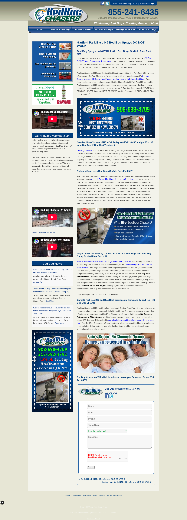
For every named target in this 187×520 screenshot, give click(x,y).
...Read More (49, 282)
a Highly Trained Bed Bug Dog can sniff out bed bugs (114, 179)
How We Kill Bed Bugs (60, 29)
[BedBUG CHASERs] (58, 23)
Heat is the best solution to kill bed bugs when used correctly (104, 261)
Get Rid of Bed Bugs (147, 29)
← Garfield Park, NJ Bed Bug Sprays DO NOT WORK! (101, 479)
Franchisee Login (147, 3)
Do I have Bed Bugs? (104, 29)
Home (39, 29)
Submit (91, 467)
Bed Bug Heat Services (114, 495)
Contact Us (101, 495)
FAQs (115, 3)
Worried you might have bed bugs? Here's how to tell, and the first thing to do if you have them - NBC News (52, 291)
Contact (135, 3)
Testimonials (124, 3)
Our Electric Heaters (82, 29)
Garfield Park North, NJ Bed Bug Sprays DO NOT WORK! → (128, 482)
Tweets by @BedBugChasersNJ (44, 232)
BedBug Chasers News (125, 29)
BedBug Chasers (84, 150)
